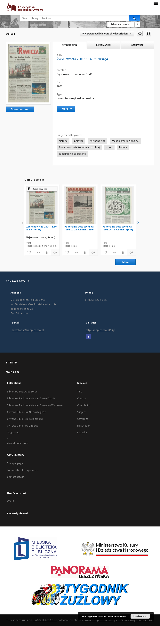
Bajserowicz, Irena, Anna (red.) (74, 74)
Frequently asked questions (22, 470)
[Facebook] (88, 337)
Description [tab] (69, 45)
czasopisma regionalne (125, 141)
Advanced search (120, 24)
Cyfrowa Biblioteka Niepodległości (26, 412)
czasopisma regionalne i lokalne (75, 98)
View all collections (17, 443)
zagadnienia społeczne (72, 153)
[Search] (134, 18)
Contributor (84, 405)
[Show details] (54, 252)
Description (84, 425)
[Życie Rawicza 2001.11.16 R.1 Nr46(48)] (28, 73)
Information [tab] (103, 45)
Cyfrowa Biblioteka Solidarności (25, 419)
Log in (10, 500)
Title (79, 391)
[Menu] (155, 3)
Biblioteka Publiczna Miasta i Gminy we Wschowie (35, 405)
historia (63, 141)
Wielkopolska (97, 141)
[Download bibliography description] (37, 252)
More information (117, 616)
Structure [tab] (137, 45)
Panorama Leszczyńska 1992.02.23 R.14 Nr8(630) (79, 228)
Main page (13, 372)
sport (109, 147)
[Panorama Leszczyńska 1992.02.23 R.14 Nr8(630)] (80, 205)
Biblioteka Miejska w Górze (22, 391)
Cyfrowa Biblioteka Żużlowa (22, 425)
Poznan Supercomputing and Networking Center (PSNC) (119, 620)
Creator (81, 398)
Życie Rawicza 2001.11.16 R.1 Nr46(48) (41, 228)
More (125, 262)
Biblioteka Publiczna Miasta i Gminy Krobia (31, 398)
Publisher (82, 432)
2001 (59, 86)
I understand (140, 616)
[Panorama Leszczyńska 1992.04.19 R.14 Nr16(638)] (118, 205)
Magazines (13, 432)
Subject (81, 412)
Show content (20, 109)
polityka (78, 141)
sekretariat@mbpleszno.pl (28, 330)
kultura (123, 147)
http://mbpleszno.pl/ (98, 330)
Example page (15, 463)
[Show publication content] (46, 252)
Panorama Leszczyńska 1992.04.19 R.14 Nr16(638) (117, 228)
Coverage (82, 419)
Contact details (15, 477)
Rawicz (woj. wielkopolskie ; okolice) (79, 147)
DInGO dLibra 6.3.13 (45, 620)
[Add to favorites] (140, 33)
